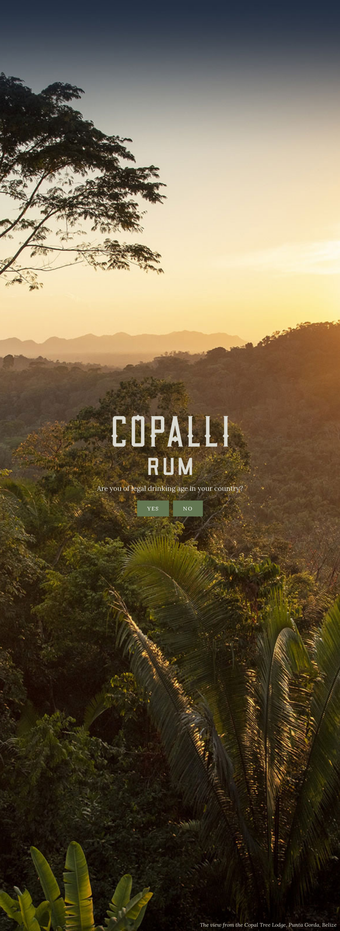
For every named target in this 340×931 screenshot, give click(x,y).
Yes (153, 508)
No (188, 508)
